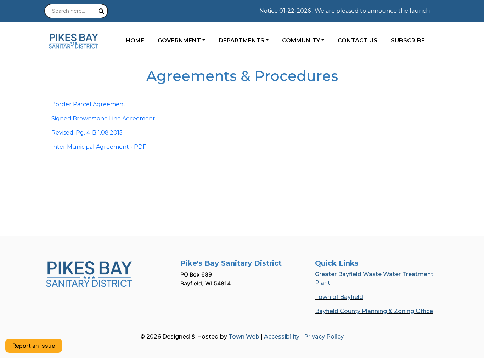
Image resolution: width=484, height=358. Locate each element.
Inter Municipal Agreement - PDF (98, 146)
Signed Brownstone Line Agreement (103, 118)
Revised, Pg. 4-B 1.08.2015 (87, 132)
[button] (185, 41)
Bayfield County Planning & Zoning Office (374, 311)
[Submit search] (101, 11)
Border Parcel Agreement (88, 104)
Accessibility (281, 336)
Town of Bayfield (339, 297)
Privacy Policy (324, 336)
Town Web (244, 336)
